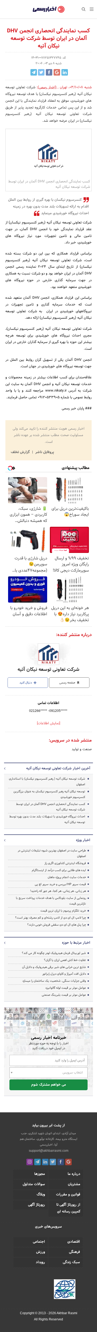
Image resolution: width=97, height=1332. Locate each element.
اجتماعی (39, 1242)
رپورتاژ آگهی (36, 1205)
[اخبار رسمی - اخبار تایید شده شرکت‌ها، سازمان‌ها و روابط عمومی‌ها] (48, 9)
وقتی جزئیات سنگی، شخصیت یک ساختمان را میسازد (54, 980)
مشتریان (74, 1184)
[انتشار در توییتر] (41, 72)
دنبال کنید (26, 682)
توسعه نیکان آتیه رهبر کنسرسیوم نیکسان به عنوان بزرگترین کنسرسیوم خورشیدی (49, 794)
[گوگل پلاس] (68, 1162)
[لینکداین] (45, 1162)
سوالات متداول (34, 1184)
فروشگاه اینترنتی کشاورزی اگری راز (65, 863)
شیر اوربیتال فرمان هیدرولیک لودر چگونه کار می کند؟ (54, 953)
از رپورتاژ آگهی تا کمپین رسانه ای (68, 1208)
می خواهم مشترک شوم (48, 1085)
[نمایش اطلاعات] (48, 723)
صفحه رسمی (67, 682)
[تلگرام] (37, 1162)
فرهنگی (74, 1252)
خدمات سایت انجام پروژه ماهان (67, 877)
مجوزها (39, 1174)
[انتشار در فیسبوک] (49, 72)
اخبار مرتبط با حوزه (76, 943)
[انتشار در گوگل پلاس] (57, 72)
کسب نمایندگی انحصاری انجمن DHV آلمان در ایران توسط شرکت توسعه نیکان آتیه (50, 807)
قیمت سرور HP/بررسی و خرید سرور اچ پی (60, 884)
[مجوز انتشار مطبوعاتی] (64, 1290)
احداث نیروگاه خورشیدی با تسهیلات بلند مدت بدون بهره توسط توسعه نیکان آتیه (47, 819)
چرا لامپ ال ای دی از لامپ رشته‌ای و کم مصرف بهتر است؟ (50, 917)
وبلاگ (41, 1195)
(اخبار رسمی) (47, 87)
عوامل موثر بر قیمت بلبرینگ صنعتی (64, 995)
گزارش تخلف (21, 452)
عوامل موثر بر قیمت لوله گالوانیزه (66, 988)
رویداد (40, 1262)
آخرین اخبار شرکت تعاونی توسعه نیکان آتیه (58, 769)
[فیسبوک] (60, 1162)
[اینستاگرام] (29, 1162)
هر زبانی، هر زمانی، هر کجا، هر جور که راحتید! (58, 891)
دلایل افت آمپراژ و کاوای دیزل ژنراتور (64, 973)
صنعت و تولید (82, 749)
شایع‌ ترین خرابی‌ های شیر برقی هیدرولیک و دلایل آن (54, 967)
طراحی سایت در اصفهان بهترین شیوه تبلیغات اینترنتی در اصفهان (52, 853)
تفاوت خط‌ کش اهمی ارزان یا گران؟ (65, 960)
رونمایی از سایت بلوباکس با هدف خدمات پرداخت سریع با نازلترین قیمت (51, 901)
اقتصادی (73, 1242)
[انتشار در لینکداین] (64, 72)
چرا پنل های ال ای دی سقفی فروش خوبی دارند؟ (56, 924)
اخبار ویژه (83, 840)
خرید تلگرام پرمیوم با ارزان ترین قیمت (63, 910)
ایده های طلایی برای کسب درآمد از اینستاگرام (59, 870)
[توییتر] (53, 1162)
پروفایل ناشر (44, 452)
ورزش (40, 1252)
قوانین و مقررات (68, 1195)
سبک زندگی (71, 1262)
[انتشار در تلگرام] (33, 72)
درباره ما (74, 1174)
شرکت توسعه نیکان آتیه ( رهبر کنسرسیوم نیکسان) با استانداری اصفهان (47, 781)
